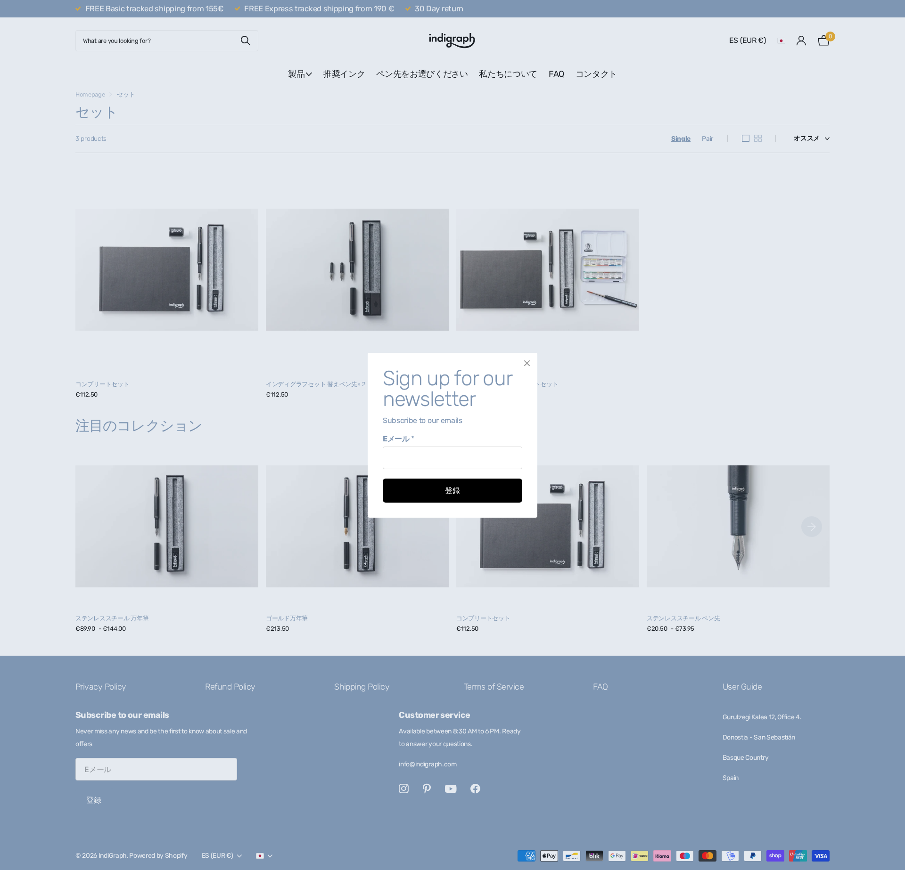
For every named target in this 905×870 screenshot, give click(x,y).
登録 (452, 490)
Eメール (398, 438)
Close (527, 363)
